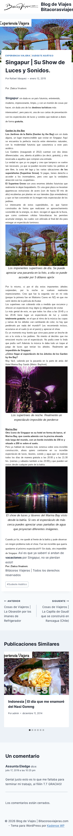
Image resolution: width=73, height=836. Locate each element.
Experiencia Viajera (17, 55)
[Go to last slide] (9, 689)
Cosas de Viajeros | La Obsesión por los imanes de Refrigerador (17, 611)
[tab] (30, 730)
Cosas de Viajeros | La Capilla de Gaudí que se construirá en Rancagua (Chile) (55, 611)
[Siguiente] (63, 689)
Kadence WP (56, 825)
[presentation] (36, 673)
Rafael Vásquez (18, 78)
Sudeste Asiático (42, 55)
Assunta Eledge (17, 766)
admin (15, 713)
